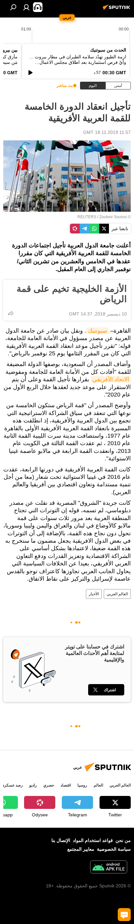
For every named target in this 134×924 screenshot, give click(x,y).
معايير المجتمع (80, 849)
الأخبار (94, 594)
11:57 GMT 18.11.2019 (107, 132)
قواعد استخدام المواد (93, 840)
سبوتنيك (97, 330)
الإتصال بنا (60, 840)
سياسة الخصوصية (114, 849)
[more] (10, 313)
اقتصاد (65, 785)
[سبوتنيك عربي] (117, 9)
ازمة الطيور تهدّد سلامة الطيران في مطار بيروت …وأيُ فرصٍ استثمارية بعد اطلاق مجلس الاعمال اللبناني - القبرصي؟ (77, 62)
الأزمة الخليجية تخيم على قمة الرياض (72, 294)
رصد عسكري (12, 785)
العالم (98, 785)
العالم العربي (117, 594)
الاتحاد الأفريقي (110, 379)
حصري (48, 785)
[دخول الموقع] (26, 7)
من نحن (123, 840)
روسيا (82, 785)
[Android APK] (109, 867)
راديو (33, 785)
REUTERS (86, 217)
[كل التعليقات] (124, 914)
